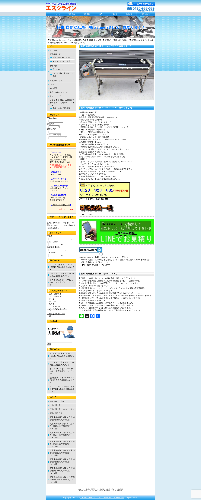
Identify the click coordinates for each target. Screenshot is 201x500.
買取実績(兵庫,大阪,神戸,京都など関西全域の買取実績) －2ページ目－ (62, 426)
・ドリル (50, 299)
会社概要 (129, 14)
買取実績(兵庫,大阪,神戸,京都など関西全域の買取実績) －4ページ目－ (62, 443)
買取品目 (71, 14)
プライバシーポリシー (61, 205)
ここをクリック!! (85, 214)
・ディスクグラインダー (57, 309)
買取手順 (86, 14)
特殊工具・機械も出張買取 (103, 171)
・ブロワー (51, 311)
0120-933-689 (102, 199)
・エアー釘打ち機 (54, 294)
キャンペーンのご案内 (61, 61)
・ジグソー (51, 301)
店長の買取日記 (56, 413)
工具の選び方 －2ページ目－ (62, 409)
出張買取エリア (56, 81)
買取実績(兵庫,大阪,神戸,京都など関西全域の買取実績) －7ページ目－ (62, 470)
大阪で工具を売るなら (104, 490)
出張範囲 (114, 14)
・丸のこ (50, 304)
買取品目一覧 (55, 54)
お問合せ (113, 489)
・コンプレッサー (54, 296)
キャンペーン (95, 490)
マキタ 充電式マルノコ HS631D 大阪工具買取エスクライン (62, 267)
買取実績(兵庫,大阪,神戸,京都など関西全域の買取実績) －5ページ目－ (62, 452)
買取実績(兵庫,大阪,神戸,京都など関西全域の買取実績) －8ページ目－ (62, 479)
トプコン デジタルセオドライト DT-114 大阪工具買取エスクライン (62, 389)
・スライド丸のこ (54, 306)
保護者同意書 (119, 489)
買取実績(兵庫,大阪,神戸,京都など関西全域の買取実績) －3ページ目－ (62, 435)
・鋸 (49, 316)
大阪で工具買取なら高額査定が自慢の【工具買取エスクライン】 (62, 102)
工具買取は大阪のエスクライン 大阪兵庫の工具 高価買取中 (102, 498)
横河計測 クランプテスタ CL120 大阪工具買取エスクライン (62, 380)
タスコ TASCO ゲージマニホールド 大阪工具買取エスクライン (62, 282)
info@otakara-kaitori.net (59, 181)
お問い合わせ (146, 14)
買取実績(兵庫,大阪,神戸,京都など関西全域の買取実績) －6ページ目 (62, 461)
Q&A (100, 14)
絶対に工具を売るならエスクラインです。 (126, 310)
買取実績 (81, 490)
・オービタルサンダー (56, 314)
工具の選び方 (55, 405)
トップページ (55, 14)
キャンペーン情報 (57, 401)
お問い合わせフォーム (59, 92)
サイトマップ (55, 96)
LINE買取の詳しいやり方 (95, 265)
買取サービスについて (61, 57)
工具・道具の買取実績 (61, 108)
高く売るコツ (58, 69)
